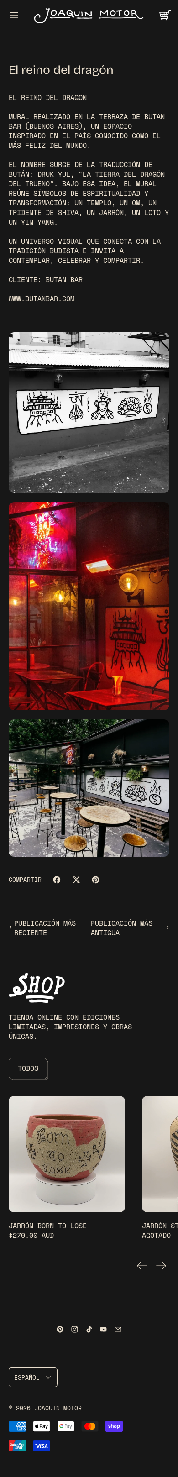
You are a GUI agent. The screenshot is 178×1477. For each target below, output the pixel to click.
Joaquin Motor (58, 1408)
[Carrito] (164, 15)
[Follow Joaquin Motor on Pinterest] (60, 1329)
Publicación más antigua (121, 928)
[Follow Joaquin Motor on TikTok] (89, 1329)
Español (27, 1377)
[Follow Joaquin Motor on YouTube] (103, 1329)
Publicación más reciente (45, 928)
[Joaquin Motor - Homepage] (89, 15)
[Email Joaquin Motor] (118, 1329)
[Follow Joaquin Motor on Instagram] (75, 1329)
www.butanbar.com (41, 298)
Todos (28, 1068)
